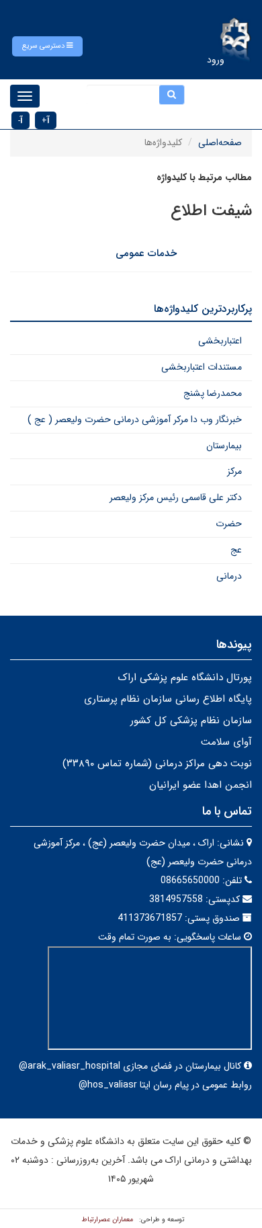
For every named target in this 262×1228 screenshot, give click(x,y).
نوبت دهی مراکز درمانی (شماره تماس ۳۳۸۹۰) (157, 763)
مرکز (234, 471)
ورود (215, 59)
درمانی (229, 576)
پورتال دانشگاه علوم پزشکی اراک (185, 677)
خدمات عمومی (146, 253)
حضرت (229, 523)
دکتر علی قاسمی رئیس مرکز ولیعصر (176, 497)
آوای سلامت (226, 742)
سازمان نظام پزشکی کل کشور (191, 720)
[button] (47, 46)
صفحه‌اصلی (220, 142)
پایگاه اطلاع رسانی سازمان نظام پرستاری (168, 699)
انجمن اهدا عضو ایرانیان (200, 785)
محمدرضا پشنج (212, 393)
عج (236, 549)
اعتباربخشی (220, 340)
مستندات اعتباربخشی (201, 367)
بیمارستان (224, 445)
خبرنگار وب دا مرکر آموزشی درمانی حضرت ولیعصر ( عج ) (135, 419)
